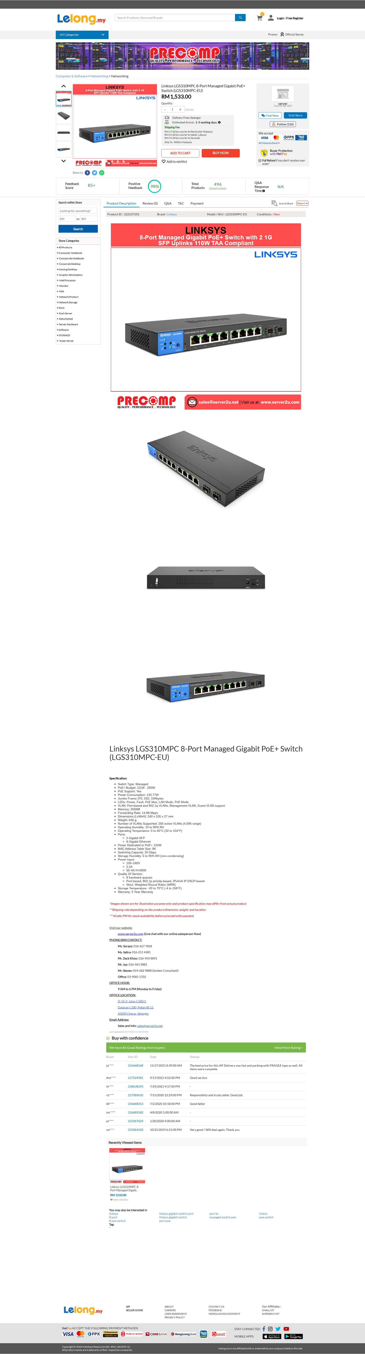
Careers (170, 1310)
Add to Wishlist (120, 1199)
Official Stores (294, 34)
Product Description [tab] (121, 203)
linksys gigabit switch (173, 1217)
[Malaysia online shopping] (83, 19)
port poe (164, 1221)
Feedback (215, 1310)
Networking (99, 76)
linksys (113, 1213)
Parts (61, 307)
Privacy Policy (175, 1317)
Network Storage (68, 302)
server (282, 103)
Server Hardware (68, 324)
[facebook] (264, 1329)
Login (280, 18)
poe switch (266, 1217)
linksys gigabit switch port (176, 1213)
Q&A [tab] (168, 203)
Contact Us (216, 1306)
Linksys (172, 214)
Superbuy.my (270, 1313)
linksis (263, 1213)
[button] (63, 86)
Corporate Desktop (69, 263)
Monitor (63, 285)
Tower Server (66, 340)
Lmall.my (268, 1310)
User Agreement (176, 1313)
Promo (272, 34)
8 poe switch (117, 1221)
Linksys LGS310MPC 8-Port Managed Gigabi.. (124, 1188)
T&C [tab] (181, 203)
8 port (113, 1217)
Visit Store (295, 115)
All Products (65, 247)
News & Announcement (224, 1313)
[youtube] (286, 1329)
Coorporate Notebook (71, 258)
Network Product (68, 296)
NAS (61, 291)
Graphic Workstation (71, 274)
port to (213, 1213)
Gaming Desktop (68, 269)
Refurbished (66, 318)
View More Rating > (288, 1047)
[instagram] (270, 1329)
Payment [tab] (197, 203)
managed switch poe (222, 1217)
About (169, 1306)
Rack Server (65, 313)
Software (64, 329)
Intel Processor (67, 280)
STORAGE (64, 335)
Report (301, 203)
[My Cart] (259, 18)
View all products (217, 188)
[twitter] (278, 1329)
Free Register (295, 18)
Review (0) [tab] (150, 203)
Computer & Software (71, 76)
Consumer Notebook (70, 252)
